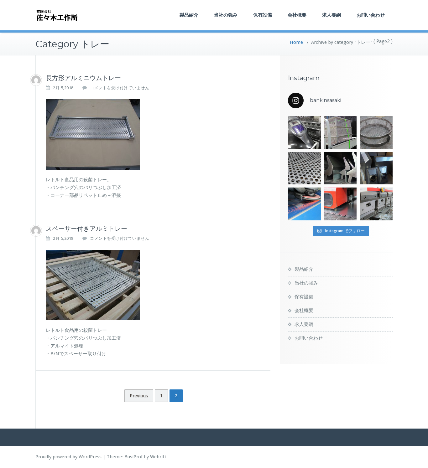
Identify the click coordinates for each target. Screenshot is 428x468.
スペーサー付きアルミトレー (86, 228)
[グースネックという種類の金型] (340, 168)
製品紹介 (189, 15)
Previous (139, 396)
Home (296, 42)
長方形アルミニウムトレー (83, 78)
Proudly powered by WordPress (68, 457)
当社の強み (225, 15)
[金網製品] (376, 132)
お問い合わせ (371, 15)
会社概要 (297, 15)
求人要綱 (331, 15)
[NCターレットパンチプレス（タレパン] (340, 204)
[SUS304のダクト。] (376, 168)
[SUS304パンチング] (304, 168)
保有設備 (262, 15)
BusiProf (133, 457)
